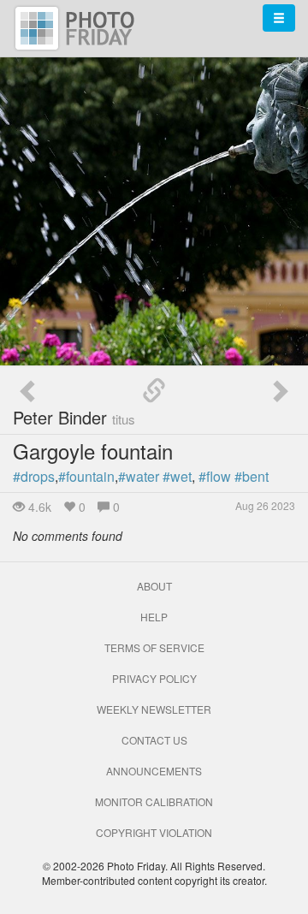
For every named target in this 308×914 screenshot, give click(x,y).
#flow (214, 476)
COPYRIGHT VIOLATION (154, 832)
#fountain (86, 476)
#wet (177, 476)
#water (138, 476)
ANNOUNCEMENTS (154, 770)
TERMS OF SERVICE (154, 647)
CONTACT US (154, 740)
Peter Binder (74, 417)
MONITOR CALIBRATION (154, 801)
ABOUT (154, 586)
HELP (154, 616)
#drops (34, 476)
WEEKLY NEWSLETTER (154, 709)
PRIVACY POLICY (154, 678)
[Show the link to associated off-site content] (154, 391)
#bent (251, 476)
